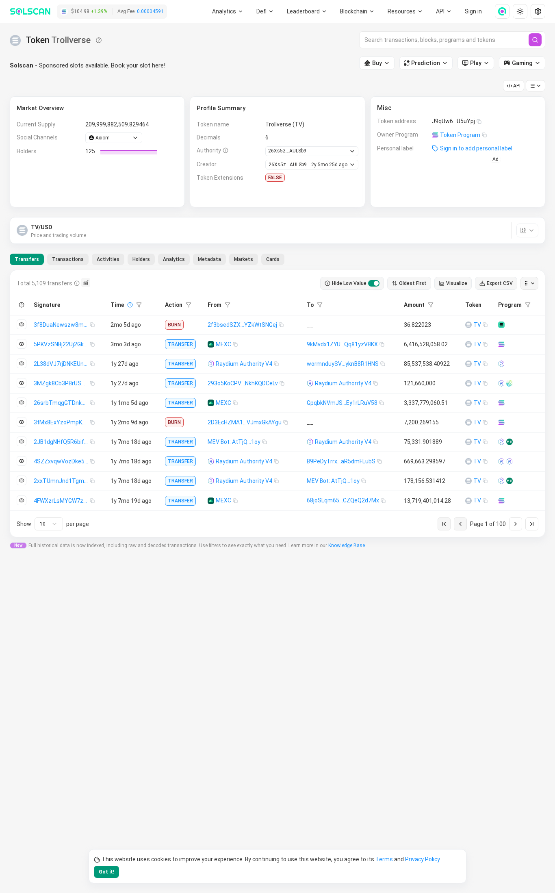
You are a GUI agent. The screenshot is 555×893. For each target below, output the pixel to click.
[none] (498, 11)
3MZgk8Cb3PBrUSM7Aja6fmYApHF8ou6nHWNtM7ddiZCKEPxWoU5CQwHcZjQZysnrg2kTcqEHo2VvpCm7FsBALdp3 (62, 383)
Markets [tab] (243, 259)
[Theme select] (520, 11)
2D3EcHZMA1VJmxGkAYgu (245, 422)
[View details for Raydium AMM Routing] (509, 461)
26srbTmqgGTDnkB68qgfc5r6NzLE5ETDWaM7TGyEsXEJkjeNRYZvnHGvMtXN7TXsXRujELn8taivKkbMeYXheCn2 (62, 403)
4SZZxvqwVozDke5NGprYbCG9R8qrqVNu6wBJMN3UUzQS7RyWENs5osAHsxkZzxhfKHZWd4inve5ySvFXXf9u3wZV (62, 461)
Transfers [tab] (27, 259)
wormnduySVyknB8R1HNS (343, 364)
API (516, 86)
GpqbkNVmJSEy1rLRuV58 (342, 403)
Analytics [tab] (174, 259)
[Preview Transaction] (21, 324)
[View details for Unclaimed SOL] (501, 325)
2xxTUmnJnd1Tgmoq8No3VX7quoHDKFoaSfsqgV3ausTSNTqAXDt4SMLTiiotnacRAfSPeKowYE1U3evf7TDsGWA (62, 481)
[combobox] (49, 523)
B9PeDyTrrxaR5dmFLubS (341, 461)
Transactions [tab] (68, 259)
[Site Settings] (538, 11)
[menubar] (357, 11)
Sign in (473, 11)
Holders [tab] (141, 259)
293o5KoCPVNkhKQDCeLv (243, 383)
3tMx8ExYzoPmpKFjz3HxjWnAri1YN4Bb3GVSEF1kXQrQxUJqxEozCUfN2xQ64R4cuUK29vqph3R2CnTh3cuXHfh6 (62, 422)
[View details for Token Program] (501, 344)
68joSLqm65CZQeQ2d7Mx (343, 500)
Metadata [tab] (209, 259)
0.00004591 (150, 11)
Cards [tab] (273, 259)
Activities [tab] (108, 259)
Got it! (106, 872)
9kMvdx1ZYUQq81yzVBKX (342, 344)
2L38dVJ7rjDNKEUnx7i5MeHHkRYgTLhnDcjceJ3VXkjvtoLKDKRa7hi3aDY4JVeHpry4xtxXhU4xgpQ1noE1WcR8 (62, 364)
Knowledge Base (346, 545)
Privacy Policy (422, 859)
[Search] (535, 39)
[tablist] (147, 259)
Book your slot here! (138, 65)
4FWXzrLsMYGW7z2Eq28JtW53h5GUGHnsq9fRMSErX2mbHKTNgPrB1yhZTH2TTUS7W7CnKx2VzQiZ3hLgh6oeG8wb (62, 501)
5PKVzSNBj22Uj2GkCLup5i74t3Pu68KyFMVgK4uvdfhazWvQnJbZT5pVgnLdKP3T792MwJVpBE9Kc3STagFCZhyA (62, 344)
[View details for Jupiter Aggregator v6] (509, 383)
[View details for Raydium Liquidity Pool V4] (501, 364)
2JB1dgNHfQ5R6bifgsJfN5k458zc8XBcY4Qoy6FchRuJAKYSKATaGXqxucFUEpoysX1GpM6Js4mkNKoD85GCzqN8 (62, 442)
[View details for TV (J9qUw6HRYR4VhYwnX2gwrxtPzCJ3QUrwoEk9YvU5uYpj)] (468, 325)
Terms (384, 859)
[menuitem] (228, 11)
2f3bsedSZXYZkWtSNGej (242, 325)
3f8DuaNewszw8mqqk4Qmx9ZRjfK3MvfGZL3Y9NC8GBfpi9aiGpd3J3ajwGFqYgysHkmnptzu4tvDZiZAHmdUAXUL (62, 325)
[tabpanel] (277, 403)
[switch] (373, 283)
